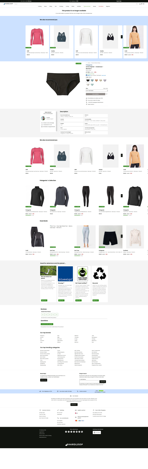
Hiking (50, 6)
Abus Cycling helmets (96, 363)
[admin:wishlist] (106, 94)
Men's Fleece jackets (44, 358)
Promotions (101, 6)
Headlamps (42, 363)
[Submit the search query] (136, 4)
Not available (95, 94)
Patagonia (89, 65)
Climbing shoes (60, 360)
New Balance (94, 337)
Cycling (67, 6)
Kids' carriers (59, 365)
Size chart (105, 88)
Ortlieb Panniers (95, 358)
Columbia (76, 337)
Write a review (88, 70)
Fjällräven (76, 335)
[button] (63, 83)
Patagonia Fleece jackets (80, 355)
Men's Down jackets (44, 355)
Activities (79, 6)
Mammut (76, 342)
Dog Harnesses (95, 355)
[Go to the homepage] (87, 62)
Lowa (41, 342)
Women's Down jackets (44, 350)
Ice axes (59, 353)
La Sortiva (42, 340)
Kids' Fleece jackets (78, 352)
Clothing (39, 6)
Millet (58, 337)
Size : (87, 88)
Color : (88, 77)
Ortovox (41, 337)
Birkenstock (94, 340)
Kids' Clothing (77, 350)
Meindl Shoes (77, 363)
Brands (94, 6)
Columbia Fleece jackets (79, 360)
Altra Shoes (94, 360)
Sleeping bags (43, 365)
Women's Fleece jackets (45, 353)
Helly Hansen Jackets (79, 358)
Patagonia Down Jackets (97, 365)
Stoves (58, 350)
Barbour (59, 342)
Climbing (61, 6)
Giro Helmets (94, 352)
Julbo (93, 335)
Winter (73, 6)
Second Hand (87, 6)
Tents (41, 360)
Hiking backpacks (60, 352)
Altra (58, 335)
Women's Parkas (43, 352)
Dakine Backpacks (78, 365)
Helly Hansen (60, 340)
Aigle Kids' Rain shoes (79, 353)
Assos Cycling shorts (96, 350)
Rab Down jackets (95, 353)
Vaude (76, 340)
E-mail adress (82, 379)
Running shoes (60, 358)
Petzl (93, 342)
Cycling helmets (60, 363)
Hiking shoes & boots (61, 355)
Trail (55, 6)
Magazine (108, 6)
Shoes (45, 6)
